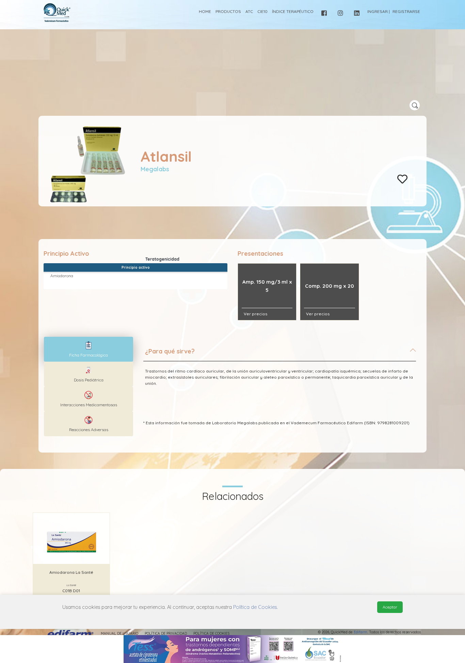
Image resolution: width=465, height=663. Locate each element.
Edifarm (360, 632)
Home (205, 11)
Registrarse (406, 11)
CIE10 (262, 11)
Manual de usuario (119, 633)
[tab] (279, 354)
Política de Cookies (211, 633)
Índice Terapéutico (293, 11)
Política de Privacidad (166, 633)
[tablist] (88, 349)
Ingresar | (378, 11)
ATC (249, 11)
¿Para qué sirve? (170, 351)
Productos (228, 11)
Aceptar (390, 607)
